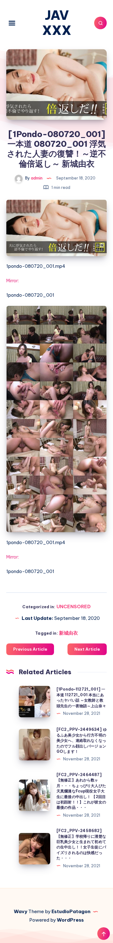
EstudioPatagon (70, 911)
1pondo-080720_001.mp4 (35, 266)
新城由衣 (68, 633)
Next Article (87, 649)
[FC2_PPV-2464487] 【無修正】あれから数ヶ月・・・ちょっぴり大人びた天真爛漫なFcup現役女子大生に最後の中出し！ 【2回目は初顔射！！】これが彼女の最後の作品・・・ (81, 791)
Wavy (20, 911)
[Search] (100, 23)
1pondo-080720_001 (30, 295)
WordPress (70, 920)
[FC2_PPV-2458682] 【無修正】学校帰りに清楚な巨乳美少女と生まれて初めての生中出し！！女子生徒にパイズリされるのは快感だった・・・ (81, 844)
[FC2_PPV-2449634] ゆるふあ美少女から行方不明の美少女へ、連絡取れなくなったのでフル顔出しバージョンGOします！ (81, 740)
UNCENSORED (73, 606)
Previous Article (30, 649)
